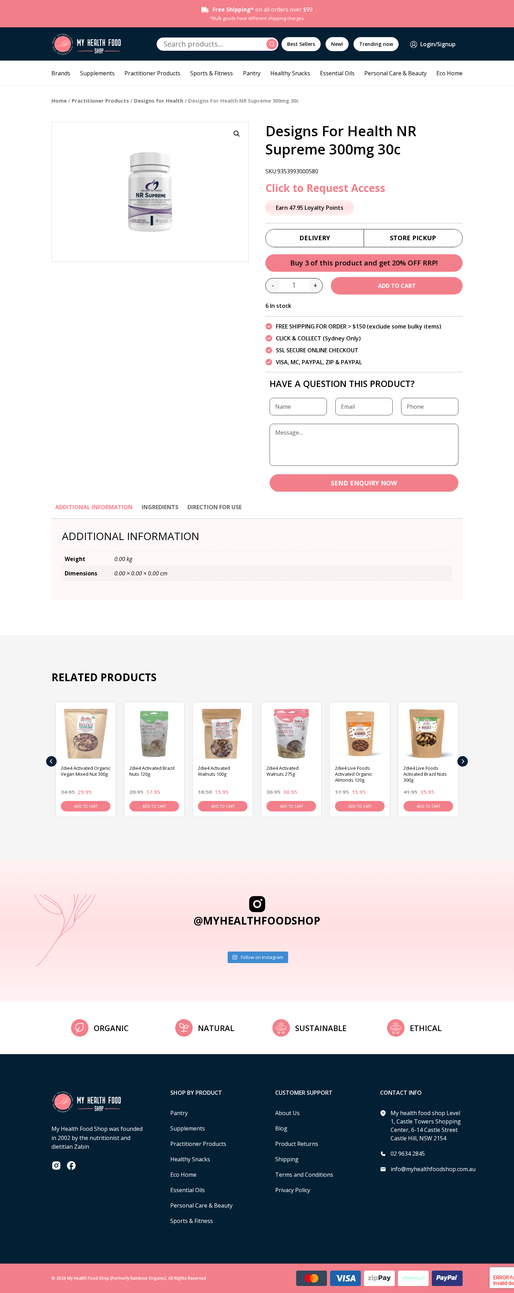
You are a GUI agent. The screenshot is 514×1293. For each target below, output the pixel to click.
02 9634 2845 (408, 1153)
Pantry (251, 73)
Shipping (287, 1159)
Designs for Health (158, 100)
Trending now (376, 44)
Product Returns (296, 1144)
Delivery (314, 238)
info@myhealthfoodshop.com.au (433, 1169)
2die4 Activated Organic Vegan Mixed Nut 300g (85, 771)
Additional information (94, 507)
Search (273, 44)
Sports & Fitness (211, 73)
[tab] (94, 510)
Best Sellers (301, 44)
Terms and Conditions (304, 1174)
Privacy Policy (292, 1190)
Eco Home (449, 73)
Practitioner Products (152, 73)
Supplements (97, 73)
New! (337, 44)
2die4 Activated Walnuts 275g (282, 771)
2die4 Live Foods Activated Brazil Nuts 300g (425, 774)
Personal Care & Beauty (395, 73)
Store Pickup (413, 238)
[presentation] (51, 761)
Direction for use (214, 507)
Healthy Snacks (290, 73)
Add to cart (397, 286)
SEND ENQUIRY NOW (364, 483)
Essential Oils (337, 73)
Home (59, 100)
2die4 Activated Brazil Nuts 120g (151, 771)
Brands (60, 73)
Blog (281, 1128)
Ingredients (160, 507)
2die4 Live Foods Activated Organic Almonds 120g (353, 774)
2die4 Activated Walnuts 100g (214, 771)
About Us (287, 1113)
